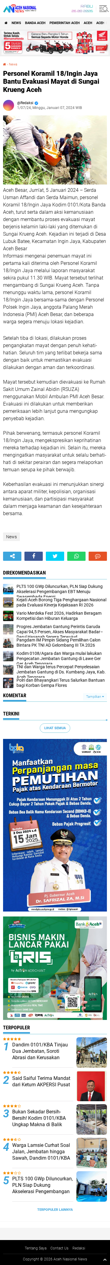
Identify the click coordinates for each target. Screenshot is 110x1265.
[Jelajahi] (103, 8)
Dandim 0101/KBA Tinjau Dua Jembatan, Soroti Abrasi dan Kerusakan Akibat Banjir (40, 1054)
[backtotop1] (104, 1259)
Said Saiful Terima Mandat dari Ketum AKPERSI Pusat (41, 1081)
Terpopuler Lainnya (55, 1210)
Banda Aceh (35, 23)
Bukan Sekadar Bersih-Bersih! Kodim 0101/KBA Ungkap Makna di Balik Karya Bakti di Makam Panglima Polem (39, 1124)
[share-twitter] (55, 556)
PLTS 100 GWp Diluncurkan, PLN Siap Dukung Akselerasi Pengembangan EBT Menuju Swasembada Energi (42, 1191)
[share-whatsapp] (76, 556)
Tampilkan (94, 697)
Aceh (88, 23)
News (16, 23)
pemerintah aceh (65, 23)
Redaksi (78, 1248)
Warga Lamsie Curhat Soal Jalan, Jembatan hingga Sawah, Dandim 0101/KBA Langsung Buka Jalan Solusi (41, 1157)
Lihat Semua (55, 728)
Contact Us (59, 1248)
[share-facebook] (33, 556)
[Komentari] (98, 556)
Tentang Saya (35, 1248)
